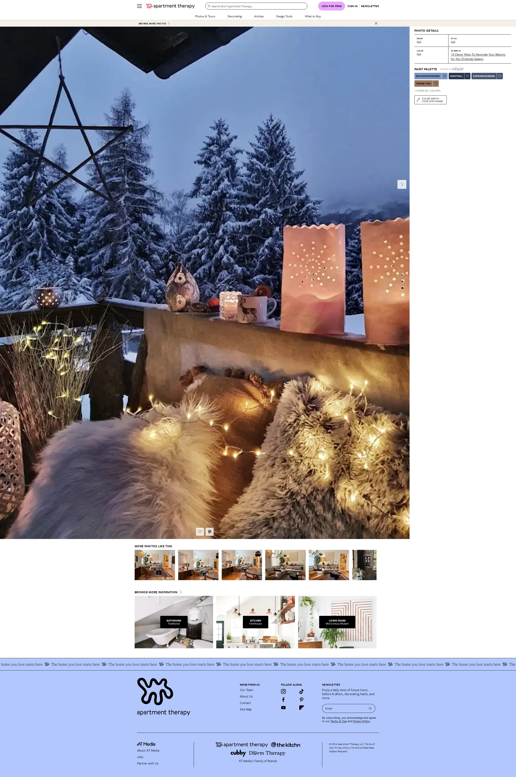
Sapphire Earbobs (484, 76)
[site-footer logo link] (146, 745)
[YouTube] (283, 707)
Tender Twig (423, 83)
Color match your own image (432, 100)
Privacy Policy (361, 721)
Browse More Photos (152, 23)
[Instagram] (283, 691)
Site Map (246, 709)
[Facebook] (283, 699)
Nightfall (456, 76)
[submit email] (369, 708)
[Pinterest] (301, 699)
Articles (259, 16)
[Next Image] (401, 184)
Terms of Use (338, 721)
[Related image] (155, 565)
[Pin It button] (210, 532)
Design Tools (284, 16)
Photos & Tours (205, 16)
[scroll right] (373, 565)
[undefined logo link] (170, 6)
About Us (246, 696)
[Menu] (139, 6)
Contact (245, 702)
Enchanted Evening (428, 76)
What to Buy (313, 16)
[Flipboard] (301, 707)
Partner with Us (147, 763)
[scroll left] (138, 565)
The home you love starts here (66, 664)
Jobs (140, 756)
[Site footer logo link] (186, 694)
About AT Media (148, 750)
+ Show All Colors (427, 90)
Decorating (235, 16)
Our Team (246, 689)
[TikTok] (301, 691)
